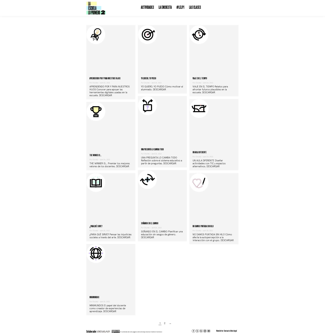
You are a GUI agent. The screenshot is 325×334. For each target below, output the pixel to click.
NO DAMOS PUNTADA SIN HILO (203, 226)
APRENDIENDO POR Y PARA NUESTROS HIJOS (105, 78)
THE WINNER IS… (95, 155)
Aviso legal (233, 331)
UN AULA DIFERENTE (200, 152)
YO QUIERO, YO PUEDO (148, 78)
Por (94, 83)
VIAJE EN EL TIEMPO (200, 78)
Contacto (227, 331)
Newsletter (219, 331)
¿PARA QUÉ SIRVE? (96, 226)
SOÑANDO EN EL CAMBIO (149, 223)
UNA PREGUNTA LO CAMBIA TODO (152, 149)
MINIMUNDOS (94, 297)
